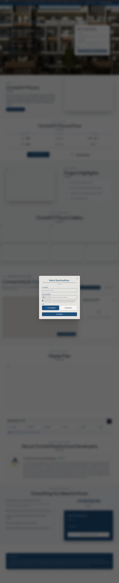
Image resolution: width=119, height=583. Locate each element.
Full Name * (45, 287)
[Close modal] (77, 278)
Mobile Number (46, 294)
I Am (43, 304)
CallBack (59, 314)
